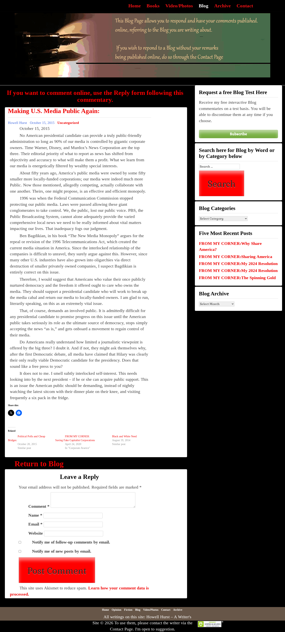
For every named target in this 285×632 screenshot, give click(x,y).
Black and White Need (124, 436)
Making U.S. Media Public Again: (54, 110)
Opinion (116, 609)
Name (35, 515)
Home (134, 5)
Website (35, 533)
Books (153, 5)
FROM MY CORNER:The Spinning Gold (237, 277)
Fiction (128, 609)
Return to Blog (39, 463)
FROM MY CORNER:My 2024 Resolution (238, 263)
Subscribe (238, 134)
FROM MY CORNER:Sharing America (235, 256)
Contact (245, 5)
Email (35, 524)
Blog (203, 5)
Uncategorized (68, 123)
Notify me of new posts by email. (61, 551)
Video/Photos (179, 5)
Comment (38, 506)
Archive (222, 5)
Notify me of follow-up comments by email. (71, 542)
